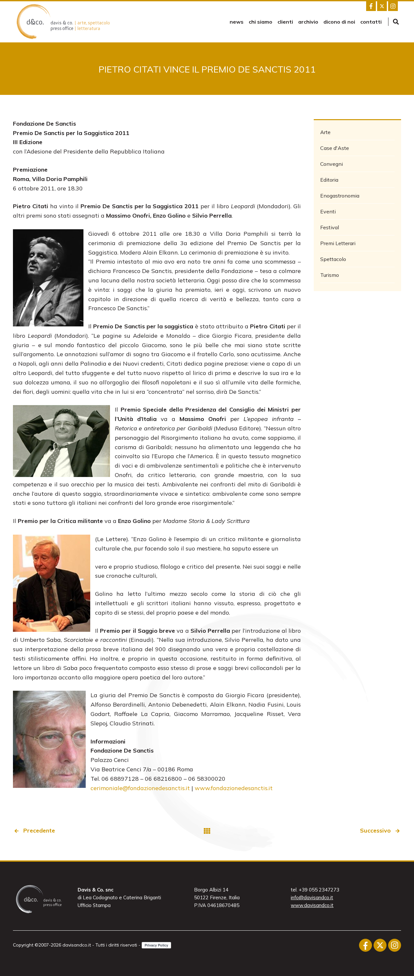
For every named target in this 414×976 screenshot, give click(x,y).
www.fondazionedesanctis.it (234, 788)
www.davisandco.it (312, 905)
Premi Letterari (337, 243)
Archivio (308, 21)
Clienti (285, 21)
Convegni (331, 164)
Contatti (371, 21)
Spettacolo (333, 259)
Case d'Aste (334, 148)
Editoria (329, 179)
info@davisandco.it (312, 897)
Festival (329, 227)
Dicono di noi (339, 21)
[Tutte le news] (207, 831)
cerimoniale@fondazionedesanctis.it (141, 788)
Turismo (329, 275)
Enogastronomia (339, 195)
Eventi (328, 211)
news (237, 21)
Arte (325, 132)
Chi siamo (260, 21)
